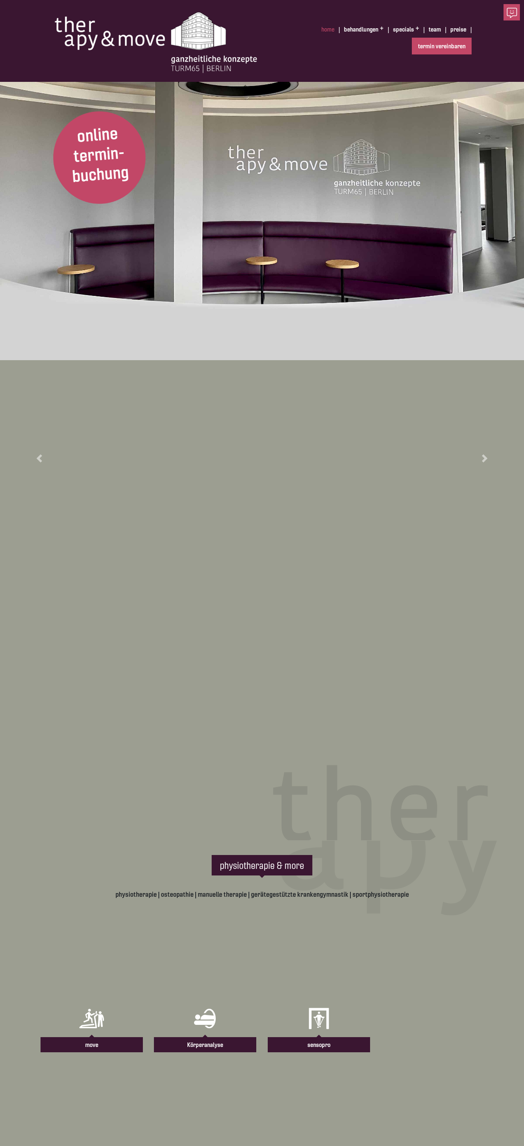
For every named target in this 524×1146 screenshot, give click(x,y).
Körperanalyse (205, 1045)
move (91, 1045)
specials (403, 29)
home (327, 29)
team (435, 29)
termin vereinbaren (441, 46)
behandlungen (361, 29)
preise (458, 29)
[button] (39, 458)
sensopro (318, 1045)
